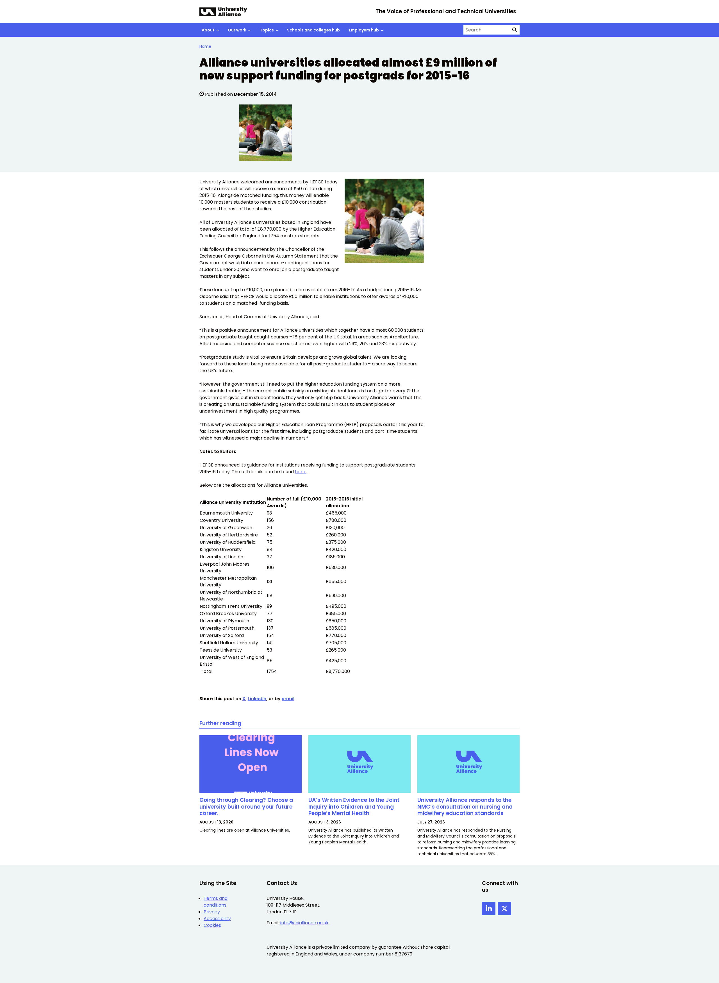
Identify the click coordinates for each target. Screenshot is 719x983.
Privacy (212, 912)
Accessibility (217, 918)
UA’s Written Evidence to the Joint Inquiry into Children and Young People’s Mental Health (353, 806)
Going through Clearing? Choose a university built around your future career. (246, 806)
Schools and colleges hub (313, 30)
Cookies (212, 925)
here (300, 471)
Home (205, 46)
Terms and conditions (215, 901)
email (288, 698)
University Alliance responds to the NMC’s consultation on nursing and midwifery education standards (465, 806)
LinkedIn (257, 698)
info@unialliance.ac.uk (304, 923)
